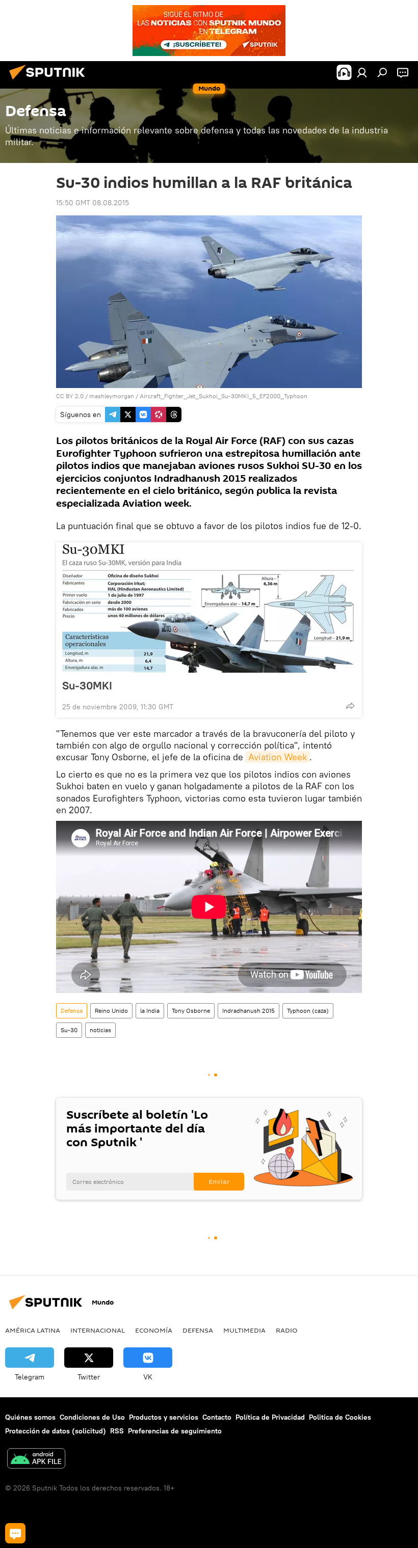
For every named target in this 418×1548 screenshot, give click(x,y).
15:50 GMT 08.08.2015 (92, 202)
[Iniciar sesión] (362, 72)
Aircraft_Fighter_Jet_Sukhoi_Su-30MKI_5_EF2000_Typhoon (223, 396)
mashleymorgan (111, 396)
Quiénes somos (30, 1417)
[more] (350, 706)
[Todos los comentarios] (15, 1533)
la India (150, 1010)
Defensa (72, 1010)
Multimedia (244, 1330)
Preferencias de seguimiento (175, 1430)
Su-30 (69, 1030)
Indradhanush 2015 (248, 1010)
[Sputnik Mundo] (50, 81)
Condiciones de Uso (92, 1417)
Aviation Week (277, 757)
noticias (100, 1030)
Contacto (216, 1417)
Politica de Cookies (340, 1417)
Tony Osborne (191, 1010)
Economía (153, 1330)
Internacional (97, 1330)
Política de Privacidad (270, 1417)
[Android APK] (36, 1459)
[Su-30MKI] (209, 607)
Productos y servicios (163, 1417)
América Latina (32, 1330)
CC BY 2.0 (70, 396)
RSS (117, 1430)
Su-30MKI (87, 685)
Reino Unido (111, 1010)
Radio (287, 1330)
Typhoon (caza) (308, 1010)
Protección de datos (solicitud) (55, 1430)
